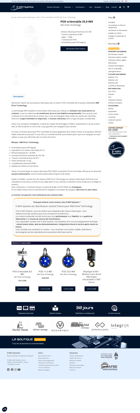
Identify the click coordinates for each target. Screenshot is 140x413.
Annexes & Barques (115, 103)
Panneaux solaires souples (117, 57)
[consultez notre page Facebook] (12, 369)
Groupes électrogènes (116, 66)
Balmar (110, 108)
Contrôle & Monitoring (116, 86)
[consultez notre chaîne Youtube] (19, 369)
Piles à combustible (115, 69)
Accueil (13, 17)
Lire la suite (22, 289)
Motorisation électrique (26, 17)
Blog (107, 7)
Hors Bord (112, 91)
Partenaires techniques (46, 363)
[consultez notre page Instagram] (15, 369)
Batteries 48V (113, 83)
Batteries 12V (113, 77)
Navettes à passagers (76, 365)
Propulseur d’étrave (115, 100)
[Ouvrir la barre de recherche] (124, 7)
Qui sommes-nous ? (44, 356)
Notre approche (43, 358)
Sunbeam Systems (114, 120)
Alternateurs (112, 63)
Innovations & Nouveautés (117, 30)
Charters (72, 363)
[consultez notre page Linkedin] (8, 369)
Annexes (72, 370)
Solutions (67, 7)
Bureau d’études (53, 7)
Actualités (111, 22)
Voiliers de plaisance (76, 356)
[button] (12, 21)
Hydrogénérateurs (114, 71)
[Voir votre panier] (128, 7)
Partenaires (80, 7)
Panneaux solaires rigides (117, 60)
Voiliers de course (75, 358)
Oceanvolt (112, 117)
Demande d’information (76, 48)
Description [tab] (18, 96)
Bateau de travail (75, 367)
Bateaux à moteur (75, 360)
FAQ (90, 7)
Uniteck (111, 123)
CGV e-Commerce (44, 367)
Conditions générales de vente (48, 365)
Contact (114, 7)
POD (38, 17)
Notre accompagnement (46, 360)
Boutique (97, 7)
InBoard (111, 94)
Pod (109, 97)
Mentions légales (44, 370)
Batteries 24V (113, 80)
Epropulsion (112, 111)
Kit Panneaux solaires (115, 54)
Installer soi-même (115, 33)
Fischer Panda (113, 114)
